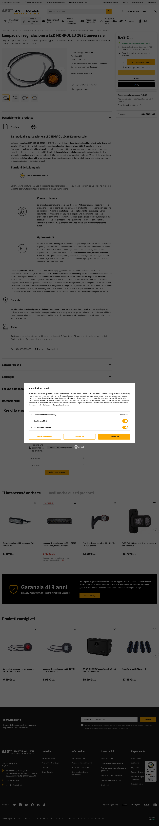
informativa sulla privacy (67, 398)
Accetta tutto (114, 436)
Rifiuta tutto (79, 436)
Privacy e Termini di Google (44, 400)
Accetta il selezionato (44, 436)
